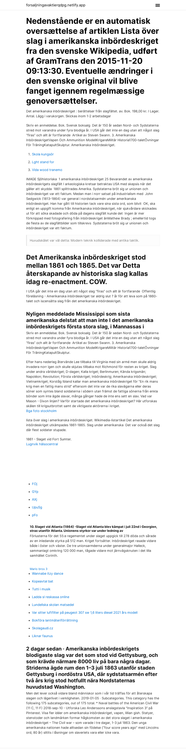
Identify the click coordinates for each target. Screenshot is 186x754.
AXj (34, 499)
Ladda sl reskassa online (50, 597)
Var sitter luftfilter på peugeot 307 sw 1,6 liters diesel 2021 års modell (85, 612)
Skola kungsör (43, 154)
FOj (34, 484)
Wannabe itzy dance (47, 573)
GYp (35, 492)
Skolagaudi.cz (42, 628)
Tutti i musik (41, 589)
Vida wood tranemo (47, 170)
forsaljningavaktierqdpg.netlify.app (55, 5)
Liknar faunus (42, 636)
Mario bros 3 (38, 569)
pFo (35, 515)
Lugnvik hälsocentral (42, 444)
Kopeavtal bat (42, 581)
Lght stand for (43, 162)
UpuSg (37, 507)
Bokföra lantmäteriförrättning (55, 620)
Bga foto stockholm (41, 411)
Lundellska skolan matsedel (53, 605)
